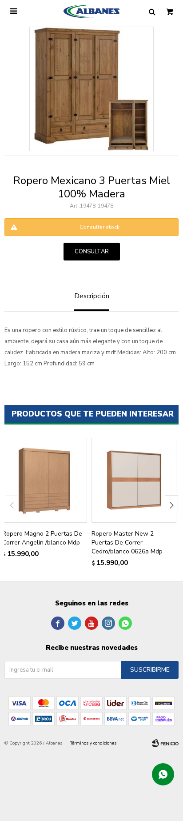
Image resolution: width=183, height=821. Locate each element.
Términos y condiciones (93, 743)
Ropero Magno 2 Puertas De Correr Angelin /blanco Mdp (42, 538)
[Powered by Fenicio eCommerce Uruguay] (165, 743)
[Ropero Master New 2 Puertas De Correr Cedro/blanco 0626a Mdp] (134, 480)
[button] (171, 505)
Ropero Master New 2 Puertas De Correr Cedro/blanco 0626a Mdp (127, 542)
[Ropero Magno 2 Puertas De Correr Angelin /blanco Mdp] (44, 480)
